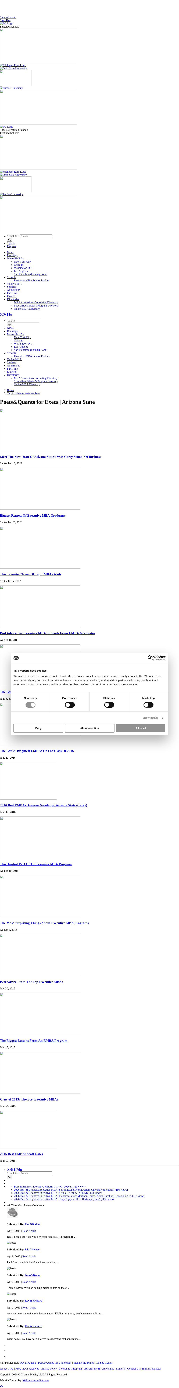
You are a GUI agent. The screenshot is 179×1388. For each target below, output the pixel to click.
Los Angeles (21, 271)
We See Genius (104, 1362)
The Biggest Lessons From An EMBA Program (33, 1040)
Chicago (18, 264)
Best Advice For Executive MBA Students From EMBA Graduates (47, 633)
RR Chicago (32, 1249)
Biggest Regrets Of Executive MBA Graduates (33, 515)
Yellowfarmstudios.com (36, 1380)
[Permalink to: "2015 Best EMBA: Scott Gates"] (28, 1147)
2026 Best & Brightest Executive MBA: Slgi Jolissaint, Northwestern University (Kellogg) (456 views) (71, 1189)
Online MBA (14, 283)
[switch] (70, 705)
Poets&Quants (28, 1362)
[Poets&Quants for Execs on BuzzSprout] (11, 1169)
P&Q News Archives (27, 1368)
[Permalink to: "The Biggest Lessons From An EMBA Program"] (40, 1033)
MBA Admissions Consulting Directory (36, 302)
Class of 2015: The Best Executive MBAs (29, 1099)
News (10, 252)
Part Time (12, 293)
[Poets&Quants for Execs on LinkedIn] (10, 314)
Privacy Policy (49, 1368)
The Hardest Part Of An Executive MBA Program (36, 864)
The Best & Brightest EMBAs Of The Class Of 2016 (37, 751)
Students (11, 286)
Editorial (120, 1368)
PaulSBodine (32, 1224)
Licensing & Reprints (70, 1368)
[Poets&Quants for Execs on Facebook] (7, 314)
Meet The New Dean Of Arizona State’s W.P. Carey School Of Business (50, 457)
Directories (13, 299)
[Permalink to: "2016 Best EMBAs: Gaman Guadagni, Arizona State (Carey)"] (28, 798)
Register (11, 246)
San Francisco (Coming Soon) (30, 274)
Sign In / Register (151, 1368)
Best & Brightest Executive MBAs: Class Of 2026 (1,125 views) (49, 1186)
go (9, 324)
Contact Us (133, 1368)
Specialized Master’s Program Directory (36, 305)
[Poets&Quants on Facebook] (17, 1169)
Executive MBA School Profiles (31, 280)
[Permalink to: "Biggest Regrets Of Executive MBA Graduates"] (40, 508)
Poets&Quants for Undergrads (54, 1362)
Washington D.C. (23, 267)
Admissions (13, 289)
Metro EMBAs (15, 258)
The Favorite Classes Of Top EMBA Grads (30, 574)
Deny (38, 728)
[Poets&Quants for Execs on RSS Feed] (4, 314)
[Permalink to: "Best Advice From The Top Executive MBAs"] (40, 975)
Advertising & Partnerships (99, 1368)
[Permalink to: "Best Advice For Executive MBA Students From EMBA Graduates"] (40, 626)
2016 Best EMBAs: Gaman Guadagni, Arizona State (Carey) (43, 805)
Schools (11, 277)
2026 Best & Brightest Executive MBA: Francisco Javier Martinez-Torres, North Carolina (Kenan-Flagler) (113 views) (79, 1195)
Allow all (140, 728)
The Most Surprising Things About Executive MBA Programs (44, 923)
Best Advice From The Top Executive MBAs (31, 982)
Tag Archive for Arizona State (23, 393)
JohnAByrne (32, 1275)
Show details (150, 717)
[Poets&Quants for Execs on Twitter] (1, 314)
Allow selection (89, 728)
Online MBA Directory (27, 308)
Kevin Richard (33, 1300)
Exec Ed (11, 296)
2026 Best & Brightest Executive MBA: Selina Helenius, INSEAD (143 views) (58, 1192)
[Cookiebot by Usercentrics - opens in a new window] (150, 657)
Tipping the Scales (83, 1362)
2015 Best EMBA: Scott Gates (21, 1154)
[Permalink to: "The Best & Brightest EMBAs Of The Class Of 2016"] (40, 744)
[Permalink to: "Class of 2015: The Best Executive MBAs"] (40, 1092)
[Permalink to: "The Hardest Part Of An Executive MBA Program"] (40, 857)
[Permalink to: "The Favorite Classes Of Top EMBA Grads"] (40, 567)
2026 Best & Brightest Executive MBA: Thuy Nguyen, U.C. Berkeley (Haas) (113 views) (64, 1199)
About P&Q (6, 1368)
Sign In (11, 243)
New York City (22, 261)
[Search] (9, 240)
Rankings (12, 255)
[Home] (6, 23)
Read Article (29, 1230)
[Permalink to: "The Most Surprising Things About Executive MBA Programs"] (40, 916)
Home (10, 390)
